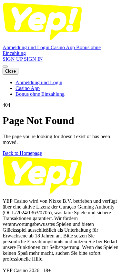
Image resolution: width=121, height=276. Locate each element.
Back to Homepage (22, 153)
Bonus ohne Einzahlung (40, 94)
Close (10, 71)
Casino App (63, 47)
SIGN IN (33, 59)
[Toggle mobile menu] (5, 66)
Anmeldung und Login (27, 47)
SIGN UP (13, 59)
